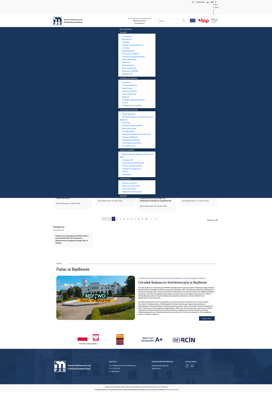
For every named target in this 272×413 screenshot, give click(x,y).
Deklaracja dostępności (160, 365)
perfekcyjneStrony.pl (172, 389)
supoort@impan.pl (162, 387)
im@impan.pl (115, 371)
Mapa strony (156, 368)
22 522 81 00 (115, 368)
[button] (88, 339)
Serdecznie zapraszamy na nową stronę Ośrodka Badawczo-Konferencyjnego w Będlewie (172, 278)
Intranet (199, 2)
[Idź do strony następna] (151, 219)
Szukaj (184, 21)
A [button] (215, 2)
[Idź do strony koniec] (156, 219)
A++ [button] (217, 7)
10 (146, 219)
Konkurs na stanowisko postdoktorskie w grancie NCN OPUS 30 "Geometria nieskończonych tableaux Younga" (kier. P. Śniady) (72, 239)
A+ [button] (216, 4)
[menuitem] (125, 29)
